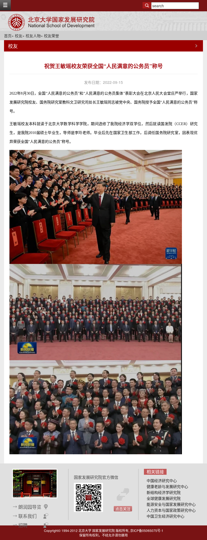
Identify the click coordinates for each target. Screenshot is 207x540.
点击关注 (122, 508)
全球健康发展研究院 (164, 498)
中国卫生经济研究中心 (165, 516)
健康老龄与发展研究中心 (167, 486)
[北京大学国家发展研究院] (51, 22)
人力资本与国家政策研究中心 (171, 510)
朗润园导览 (29, 507)
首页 (8, 35)
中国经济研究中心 (162, 480)
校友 (18, 35)
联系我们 (27, 516)
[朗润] (34, 483)
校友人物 (33, 35)
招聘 (22, 525)
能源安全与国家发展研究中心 (171, 504)
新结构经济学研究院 (164, 492)
